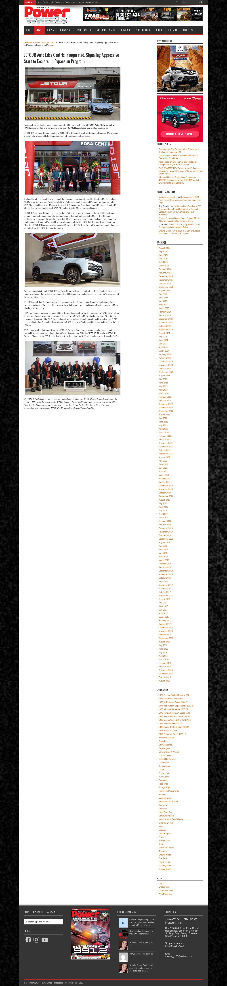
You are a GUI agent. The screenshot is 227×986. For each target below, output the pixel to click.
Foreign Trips (164, 787)
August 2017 (164, 599)
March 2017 (164, 617)
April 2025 (163, 305)
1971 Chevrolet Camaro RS (171, 699)
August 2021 (164, 457)
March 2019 (164, 560)
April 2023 (163, 390)
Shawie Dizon (165, 218)
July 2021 (163, 461)
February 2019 (165, 564)
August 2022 (164, 415)
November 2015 (166, 674)
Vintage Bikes (165, 869)
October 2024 (165, 326)
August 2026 (164, 248)
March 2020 (164, 517)
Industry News (48, 42)
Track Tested (164, 862)
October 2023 (165, 368)
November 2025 (166, 280)
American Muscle (166, 738)
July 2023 (163, 379)
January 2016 (165, 666)
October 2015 (165, 677)
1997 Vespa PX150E (168, 730)
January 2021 (165, 482)
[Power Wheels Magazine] (47, 21)
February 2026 (165, 269)
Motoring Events (106, 30)
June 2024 (163, 340)
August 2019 (164, 542)
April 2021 (163, 471)
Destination (164, 762)
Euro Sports (164, 777)
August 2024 (164, 333)
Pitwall (161, 837)
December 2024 (166, 319)
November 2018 (166, 574)
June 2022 (163, 422)
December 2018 (166, 571)
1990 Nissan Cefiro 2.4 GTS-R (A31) (175, 720)
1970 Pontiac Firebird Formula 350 (174, 695)
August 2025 (164, 290)
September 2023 (166, 372)
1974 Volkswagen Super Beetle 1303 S (176, 706)
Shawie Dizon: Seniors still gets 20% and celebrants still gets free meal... (141, 968)
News (38, 30)
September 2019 (166, 539)
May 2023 (163, 386)
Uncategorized (165, 865)
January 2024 (165, 358)
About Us (188, 30)
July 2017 (163, 603)
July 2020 (163, 503)
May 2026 (163, 258)
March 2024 (164, 351)
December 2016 (166, 627)
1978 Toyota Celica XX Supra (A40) (174, 713)
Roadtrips (163, 851)
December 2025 (166, 276)
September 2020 (166, 496)
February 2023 (165, 397)
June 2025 (163, 297)
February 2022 (165, 436)
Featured (162, 780)
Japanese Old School (168, 801)
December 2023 (166, 361)
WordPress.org (165, 894)
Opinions (125, 30)
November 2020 (166, 489)
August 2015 (164, 681)
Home (29, 30)
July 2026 (163, 251)
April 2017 (163, 613)
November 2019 (166, 532)
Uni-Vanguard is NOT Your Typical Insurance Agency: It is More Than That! (180, 200)
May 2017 (163, 610)
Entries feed (164, 887)
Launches (163, 809)
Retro (159, 30)
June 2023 (163, 383)
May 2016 (163, 652)
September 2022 (166, 411)
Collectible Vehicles (167, 759)
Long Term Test (84, 30)
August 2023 (164, 376)
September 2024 (166, 329)
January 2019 (165, 567)
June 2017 (163, 606)
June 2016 (163, 649)
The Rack (172, 30)
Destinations (164, 766)
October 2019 (165, 535)
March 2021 (164, 475)
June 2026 (163, 255)
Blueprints (163, 741)
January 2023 (165, 400)
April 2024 (163, 347)
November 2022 (166, 407)
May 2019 (163, 553)
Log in (161, 883)
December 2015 (166, 670)
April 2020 (163, 514)
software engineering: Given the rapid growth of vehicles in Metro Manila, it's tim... (141, 922)
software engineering (168, 197)
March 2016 (164, 659)
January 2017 (165, 624)
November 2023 (166, 365)
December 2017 (166, 585)
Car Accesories (165, 745)
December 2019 (166, 528)
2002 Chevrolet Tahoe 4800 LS (172, 734)
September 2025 (166, 287)
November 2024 (166, 322)
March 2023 (164, 393)
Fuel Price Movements (169, 791)
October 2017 (165, 592)
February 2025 (165, 312)
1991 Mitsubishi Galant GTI (171, 723)
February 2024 (165, 354)
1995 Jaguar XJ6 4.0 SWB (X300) (174, 727)
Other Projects (165, 833)
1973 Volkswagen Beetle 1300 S (173, 702)
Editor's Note (164, 773)
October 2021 (165, 450)
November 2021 (166, 446)
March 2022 (164, 432)
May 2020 (163, 510)
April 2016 (163, 656)
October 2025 (165, 283)
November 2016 (166, 631)
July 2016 (163, 645)
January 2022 (165, 439)
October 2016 (165, 635)
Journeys (65, 30)
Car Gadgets (164, 748)
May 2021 (163, 468)
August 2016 (164, 642)
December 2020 (166, 486)
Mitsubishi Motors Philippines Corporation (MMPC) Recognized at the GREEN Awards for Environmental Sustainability (180, 180)
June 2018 (163, 581)
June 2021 (163, 464)
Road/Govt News (166, 848)
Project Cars (143, 30)
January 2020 (165, 525)
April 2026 (163, 262)
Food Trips (163, 784)
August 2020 (164, 500)
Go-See (162, 794)
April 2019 (163, 556)
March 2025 (164, 308)
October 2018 (165, 578)
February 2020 (165, 521)
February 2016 (165, 663)
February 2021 (165, 478)
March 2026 (164, 266)
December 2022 (166, 404)
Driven (50, 30)
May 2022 (163, 425)
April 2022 (163, 429)
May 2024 (163, 344)
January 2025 (165, 315)
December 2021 (166, 443)
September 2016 (166, 638)
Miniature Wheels (166, 816)
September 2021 (166, 454)
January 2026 (165, 273)
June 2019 (163, 549)
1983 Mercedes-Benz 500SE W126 (174, 716)
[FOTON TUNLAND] (143, 20)
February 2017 (165, 620)
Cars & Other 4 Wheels (169, 752)
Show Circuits (165, 855)
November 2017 (166, 588)
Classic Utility (165, 755)
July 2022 (163, 418)
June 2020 (163, 507)
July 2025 (163, 294)
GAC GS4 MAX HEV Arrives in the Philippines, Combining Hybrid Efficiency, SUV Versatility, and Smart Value (83, 2)
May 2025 (163, 301)
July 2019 (163, 546)
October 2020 (165, 493)
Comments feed (166, 890)
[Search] (200, 2)
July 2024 (163, 337)
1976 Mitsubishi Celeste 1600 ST (173, 709)
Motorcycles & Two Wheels (171, 819)
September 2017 (166, 595)
